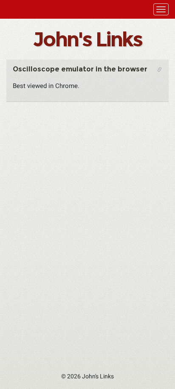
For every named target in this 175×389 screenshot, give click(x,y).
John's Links (87, 39)
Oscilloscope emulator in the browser (80, 69)
